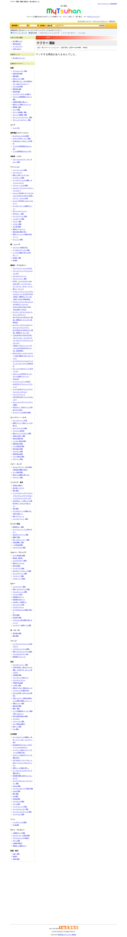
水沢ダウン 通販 (18, 214)
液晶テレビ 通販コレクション (22, 104)
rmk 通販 (15, 796)
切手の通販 (16, 615)
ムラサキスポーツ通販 (20, 560)
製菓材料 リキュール (19, 657)
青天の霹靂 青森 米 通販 (20, 716)
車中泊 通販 (16, 566)
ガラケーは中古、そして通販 (22, 138)
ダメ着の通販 (17, 226)
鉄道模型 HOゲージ (19, 599)
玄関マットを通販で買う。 (21, 768)
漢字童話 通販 (17, 633)
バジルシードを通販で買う (21, 690)
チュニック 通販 (18, 239)
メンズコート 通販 (18, 219)
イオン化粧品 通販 (18, 456)
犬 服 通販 (16, 825)
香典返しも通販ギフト (20, 846)
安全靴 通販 (17, 258)
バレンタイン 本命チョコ (20, 677)
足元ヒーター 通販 (18, 79)
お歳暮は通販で (17, 843)
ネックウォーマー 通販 (20, 216)
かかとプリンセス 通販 (20, 428)
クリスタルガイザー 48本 (20, 654)
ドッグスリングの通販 (20, 822)
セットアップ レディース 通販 (22, 812)
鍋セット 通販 (17, 726)
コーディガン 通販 (18, 814)
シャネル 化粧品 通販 (19, 441)
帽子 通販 (16, 794)
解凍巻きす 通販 (18, 527)
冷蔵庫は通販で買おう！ (20, 102)
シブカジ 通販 (17, 224)
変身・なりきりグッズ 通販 (21, 589)
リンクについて (17, 46)
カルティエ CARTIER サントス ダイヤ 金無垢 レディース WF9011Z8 (22, 376)
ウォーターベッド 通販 (20, 519)
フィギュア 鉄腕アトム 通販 (22, 625)
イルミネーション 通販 (20, 592)
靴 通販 (15, 260)
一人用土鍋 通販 (18, 545)
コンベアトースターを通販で (22, 94)
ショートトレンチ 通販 (20, 170)
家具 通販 (16, 490)
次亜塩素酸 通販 (18, 542)
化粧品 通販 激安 (18, 438)
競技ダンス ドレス (18, 563)
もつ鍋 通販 (17, 685)
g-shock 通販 (16, 791)
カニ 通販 (16, 729)
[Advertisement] (22, 892)
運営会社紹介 (17, 44)
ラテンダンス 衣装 (18, 605)
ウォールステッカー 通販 (20, 809)
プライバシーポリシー (100, 21)
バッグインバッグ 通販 (20, 806)
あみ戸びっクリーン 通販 (20, 534)
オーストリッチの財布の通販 (22, 412)
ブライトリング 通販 (20, 279)
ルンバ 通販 (16, 109)
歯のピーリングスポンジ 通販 (22, 433)
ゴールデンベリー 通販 (20, 665)
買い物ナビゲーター (19, 58)
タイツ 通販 (16, 804)
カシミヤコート (17, 172)
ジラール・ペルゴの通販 (20, 185)
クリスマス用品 (17, 594)
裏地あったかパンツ (19, 229)
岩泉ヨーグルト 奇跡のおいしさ (23, 688)
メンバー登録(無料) (111, 3)
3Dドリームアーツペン (20, 211)
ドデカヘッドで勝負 (19, 579)
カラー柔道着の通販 (19, 555)
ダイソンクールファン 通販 (22, 120)
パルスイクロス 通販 (19, 547)
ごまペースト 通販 (18, 721)
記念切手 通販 (17, 617)
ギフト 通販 (16, 840)
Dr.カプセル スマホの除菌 (21, 136)
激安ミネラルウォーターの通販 (22, 651)
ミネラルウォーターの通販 (21, 649)
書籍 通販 (16, 636)
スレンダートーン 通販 (20, 573)
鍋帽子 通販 (16, 537)
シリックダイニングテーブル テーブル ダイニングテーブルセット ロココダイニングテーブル (23, 496)
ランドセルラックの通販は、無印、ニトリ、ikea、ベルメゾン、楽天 (23, 739)
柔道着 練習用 (17, 558)
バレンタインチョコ (19, 680)
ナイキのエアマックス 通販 (21, 250)
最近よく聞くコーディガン (21, 175)
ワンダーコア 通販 (18, 568)
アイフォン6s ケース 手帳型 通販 (23, 788)
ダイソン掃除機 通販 (20, 112)
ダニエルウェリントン (20, 276)
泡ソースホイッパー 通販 (21, 540)
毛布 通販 (16, 508)
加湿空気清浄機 (17, 73)
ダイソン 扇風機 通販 (20, 115)
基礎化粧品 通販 (18, 454)
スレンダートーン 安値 (20, 420)
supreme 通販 (17, 786)
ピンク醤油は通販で (19, 724)
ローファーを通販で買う (20, 247)
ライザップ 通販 (18, 576)
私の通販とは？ (17, 41)
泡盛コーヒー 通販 (18, 703)
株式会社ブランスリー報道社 (67, 934)
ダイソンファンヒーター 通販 (22, 117)
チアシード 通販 (18, 459)
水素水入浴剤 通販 (19, 436)
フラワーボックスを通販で (21, 838)
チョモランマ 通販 (18, 178)
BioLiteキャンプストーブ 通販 (22, 571)
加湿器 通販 (16, 91)
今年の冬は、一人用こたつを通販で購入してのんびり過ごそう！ (22, 503)
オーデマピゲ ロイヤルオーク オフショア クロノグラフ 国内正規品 (23, 363)
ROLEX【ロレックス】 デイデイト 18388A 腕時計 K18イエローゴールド (23, 356)
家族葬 (15, 856)
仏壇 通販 (16, 854)
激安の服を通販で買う (20, 232)
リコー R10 (16, 128)
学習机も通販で (17, 485)
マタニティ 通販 (18, 477)
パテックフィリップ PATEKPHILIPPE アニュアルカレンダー (23, 397)
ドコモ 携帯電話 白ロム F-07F (22, 151)
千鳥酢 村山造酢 (18, 683)
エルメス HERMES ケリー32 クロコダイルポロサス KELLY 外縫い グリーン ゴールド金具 (23, 196)
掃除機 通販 (17, 107)
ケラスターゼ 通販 (18, 801)
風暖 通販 (16, 76)
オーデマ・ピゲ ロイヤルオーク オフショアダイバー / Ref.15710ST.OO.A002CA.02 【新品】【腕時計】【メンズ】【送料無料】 (23, 317)
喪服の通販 (16, 859)
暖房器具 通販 (17, 89)
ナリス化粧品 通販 (18, 446)
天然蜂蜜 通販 (17, 675)
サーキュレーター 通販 (20, 71)
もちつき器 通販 (18, 86)
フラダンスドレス (18, 607)
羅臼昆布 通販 (17, 706)
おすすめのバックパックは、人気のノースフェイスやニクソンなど (22, 763)
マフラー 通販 (17, 221)
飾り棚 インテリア (18, 488)
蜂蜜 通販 (16, 708)
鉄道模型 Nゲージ (18, 597)
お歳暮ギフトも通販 (19, 833)
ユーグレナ (16, 719)
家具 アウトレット (18, 516)
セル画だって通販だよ (20, 602)
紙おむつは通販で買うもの (21, 475)
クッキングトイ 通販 (19, 587)
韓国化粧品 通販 (18, 443)
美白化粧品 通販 (18, 449)
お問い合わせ (17, 49)
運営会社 (112, 21)
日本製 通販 (16, 799)
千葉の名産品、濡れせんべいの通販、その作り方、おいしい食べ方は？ (22, 670)
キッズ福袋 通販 (18, 472)
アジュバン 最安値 (18, 431)
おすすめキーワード (84, 21)
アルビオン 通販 (18, 451)
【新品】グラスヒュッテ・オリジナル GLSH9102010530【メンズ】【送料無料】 (22, 348)
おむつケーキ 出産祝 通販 (21, 835)
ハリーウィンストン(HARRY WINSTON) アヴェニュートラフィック (23, 384)
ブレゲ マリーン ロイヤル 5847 (22, 268)
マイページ (101, 3)
